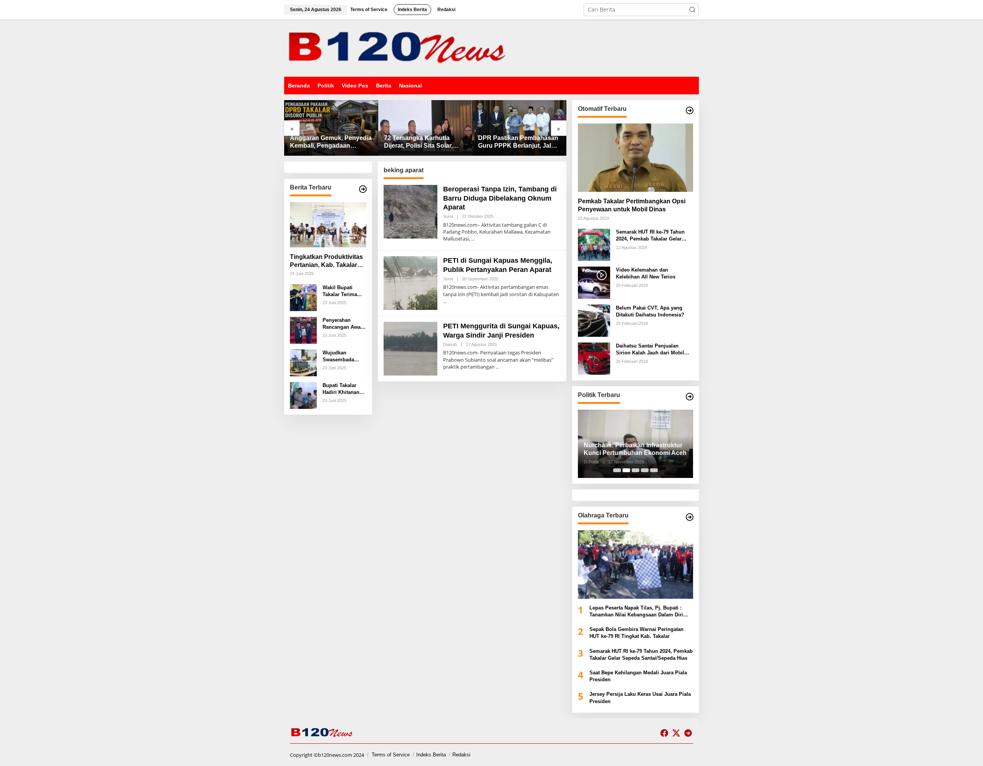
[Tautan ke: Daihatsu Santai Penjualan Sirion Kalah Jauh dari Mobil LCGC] (594, 358)
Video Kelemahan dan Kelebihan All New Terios (645, 273)
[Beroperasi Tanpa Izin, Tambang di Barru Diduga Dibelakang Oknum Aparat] (473, 239)
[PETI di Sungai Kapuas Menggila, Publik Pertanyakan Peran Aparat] (445, 301)
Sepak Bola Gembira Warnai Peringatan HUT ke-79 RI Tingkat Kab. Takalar (636, 632)
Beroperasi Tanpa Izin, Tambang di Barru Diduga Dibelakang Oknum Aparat (500, 198)
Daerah (450, 344)
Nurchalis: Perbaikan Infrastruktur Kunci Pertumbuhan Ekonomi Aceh (635, 449)
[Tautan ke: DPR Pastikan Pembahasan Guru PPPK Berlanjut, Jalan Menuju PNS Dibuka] (519, 128)
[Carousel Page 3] (635, 470)
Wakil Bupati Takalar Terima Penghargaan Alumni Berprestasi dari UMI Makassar (341, 291)
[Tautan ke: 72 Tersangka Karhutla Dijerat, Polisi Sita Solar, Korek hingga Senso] (425, 128)
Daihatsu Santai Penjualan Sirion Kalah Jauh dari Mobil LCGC (650, 349)
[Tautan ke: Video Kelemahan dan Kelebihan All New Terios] (594, 282)
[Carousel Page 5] (654, 470)
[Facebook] (664, 733)
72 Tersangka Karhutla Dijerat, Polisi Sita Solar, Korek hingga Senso (418, 142)
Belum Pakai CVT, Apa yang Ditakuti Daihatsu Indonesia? (650, 311)
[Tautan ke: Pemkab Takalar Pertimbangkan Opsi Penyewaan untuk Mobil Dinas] (635, 158)
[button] (692, 9)
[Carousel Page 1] (617, 470)
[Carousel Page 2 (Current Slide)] (626, 470)
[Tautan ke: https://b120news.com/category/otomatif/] (689, 110)
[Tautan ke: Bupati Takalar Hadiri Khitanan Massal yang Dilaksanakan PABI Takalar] (303, 395)
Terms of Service (391, 755)
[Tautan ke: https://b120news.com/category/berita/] (362, 189)
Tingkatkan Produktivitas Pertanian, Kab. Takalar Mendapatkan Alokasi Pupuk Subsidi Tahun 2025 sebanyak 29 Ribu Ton (326, 261)
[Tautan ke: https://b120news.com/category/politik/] (689, 396)
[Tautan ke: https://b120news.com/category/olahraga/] (689, 517)
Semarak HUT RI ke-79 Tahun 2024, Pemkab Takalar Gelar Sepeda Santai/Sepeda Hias (650, 235)
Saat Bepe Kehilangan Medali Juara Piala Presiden (638, 676)
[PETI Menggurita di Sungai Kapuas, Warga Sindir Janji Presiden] (497, 367)
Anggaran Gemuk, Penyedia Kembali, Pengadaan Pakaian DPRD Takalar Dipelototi (331, 142)
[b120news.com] (399, 47)
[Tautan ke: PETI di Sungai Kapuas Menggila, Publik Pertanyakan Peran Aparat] (410, 282)
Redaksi (461, 755)
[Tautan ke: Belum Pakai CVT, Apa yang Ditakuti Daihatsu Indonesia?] (594, 320)
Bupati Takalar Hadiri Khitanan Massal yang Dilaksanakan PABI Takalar (341, 389)
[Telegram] (688, 733)
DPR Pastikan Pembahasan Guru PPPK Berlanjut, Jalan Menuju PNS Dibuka (518, 142)
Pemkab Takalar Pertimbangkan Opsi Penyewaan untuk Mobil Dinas (631, 205)
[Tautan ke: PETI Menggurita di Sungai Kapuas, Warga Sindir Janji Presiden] (410, 348)
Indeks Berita (431, 755)
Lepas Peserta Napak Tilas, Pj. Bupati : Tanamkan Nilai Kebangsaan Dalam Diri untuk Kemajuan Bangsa (636, 611)
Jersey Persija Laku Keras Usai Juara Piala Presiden (640, 697)
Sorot (448, 216)
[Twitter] (676, 733)
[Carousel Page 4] (645, 470)
